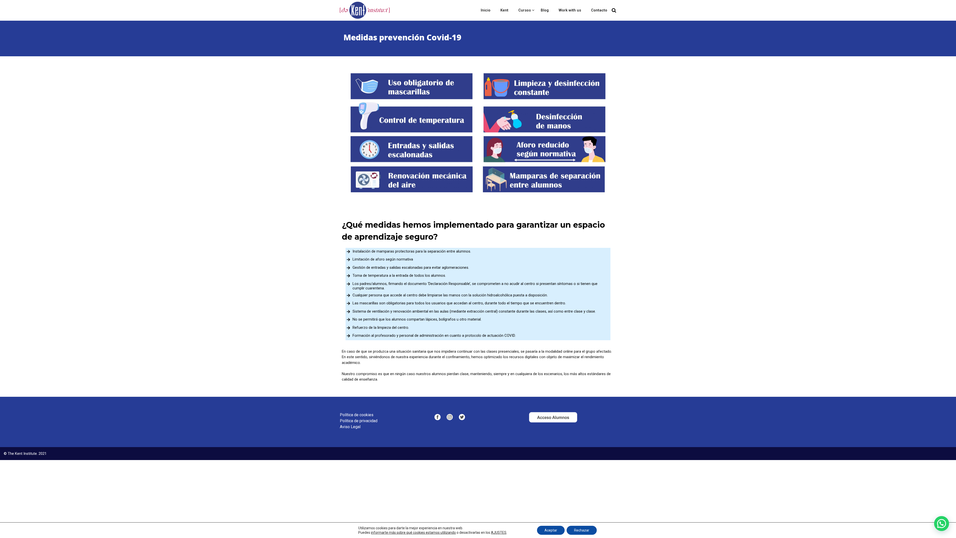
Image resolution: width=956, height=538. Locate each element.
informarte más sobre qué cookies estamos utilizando (413, 533)
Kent (504, 10)
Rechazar (581, 530)
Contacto (599, 10)
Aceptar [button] (550, 530)
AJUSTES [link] (498, 533)
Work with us (570, 10)
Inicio (485, 10)
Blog (545, 10)
